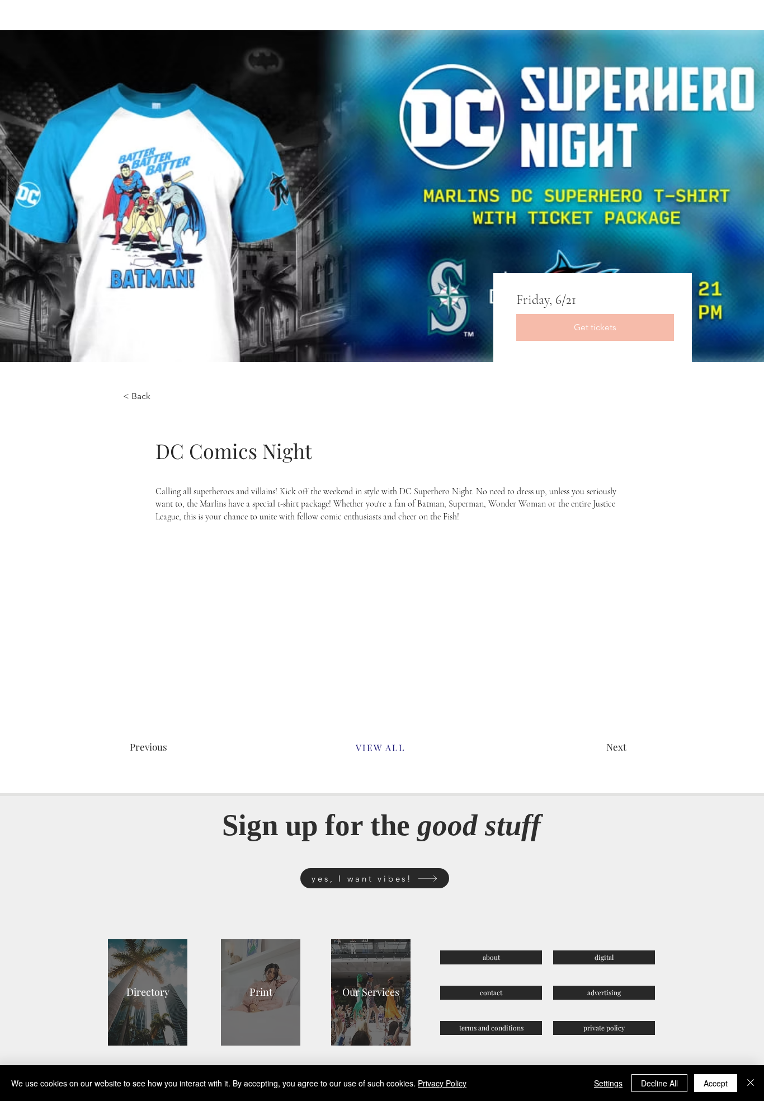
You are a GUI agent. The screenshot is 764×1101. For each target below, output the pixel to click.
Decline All (659, 1083)
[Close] (750, 1083)
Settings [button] (608, 1083)
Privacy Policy (442, 1083)
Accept (716, 1083)
